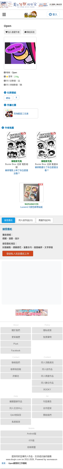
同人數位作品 (47, 383)
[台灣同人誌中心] (31, 14)
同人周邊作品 (47, 376)
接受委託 (8, 220)
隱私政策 (47, 330)
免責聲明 (47, 337)
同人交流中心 (16, 408)
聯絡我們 (16, 362)
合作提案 (47, 408)
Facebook (15, 350)
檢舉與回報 (15, 369)
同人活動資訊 (47, 362)
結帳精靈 (31, 447)
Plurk (15, 344)
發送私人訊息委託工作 (17, 253)
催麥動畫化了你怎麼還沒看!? (46, 169)
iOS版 (31, 440)
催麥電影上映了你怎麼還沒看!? (16, 172)
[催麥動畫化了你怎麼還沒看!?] (46, 145)
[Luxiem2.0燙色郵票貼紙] (31, 192)
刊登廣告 (47, 401)
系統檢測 (16, 422)
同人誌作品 (47, 369)
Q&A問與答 (15, 415)
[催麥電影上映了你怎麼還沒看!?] (16, 145)
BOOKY (47, 389)
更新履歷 (16, 337)
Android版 (31, 433)
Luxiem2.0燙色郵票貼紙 (31, 207)
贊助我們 (47, 415)
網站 (8, 98)
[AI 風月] (31, 314)
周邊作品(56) (45, 220)
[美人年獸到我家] (31, 5)
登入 (54, 14)
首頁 (3, 463)
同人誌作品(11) (26, 220)
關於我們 (16, 330)
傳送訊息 (31, 32)
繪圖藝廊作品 (16, 401)
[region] (32, 282)
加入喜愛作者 (14, 32)
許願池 (16, 376)
